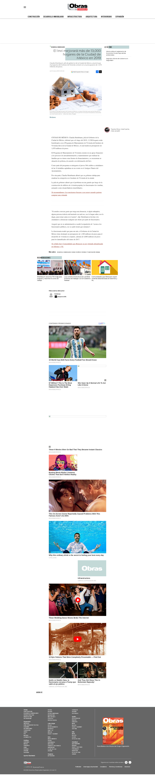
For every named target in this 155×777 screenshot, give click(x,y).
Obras (26, 710)
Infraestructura (74, 16)
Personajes (75, 749)
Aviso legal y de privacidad (90, 766)
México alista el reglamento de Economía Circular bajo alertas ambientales (116, 53)
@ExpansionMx (61, 296)
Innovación (51, 747)
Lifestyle (50, 718)
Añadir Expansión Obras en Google (81, 71)
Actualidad (51, 755)
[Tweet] (100, 71)
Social (50, 740)
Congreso (27, 745)
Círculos (74, 721)
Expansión (119, 16)
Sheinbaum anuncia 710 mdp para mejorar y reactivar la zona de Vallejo (49, 278)
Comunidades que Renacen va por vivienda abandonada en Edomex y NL (104, 278)
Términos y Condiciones (115, 766)
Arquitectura (91, 16)
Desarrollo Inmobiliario (53, 16)
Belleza (74, 725)
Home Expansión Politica (31, 725)
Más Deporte (51, 717)
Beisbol (50, 711)
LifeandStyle (27, 737)
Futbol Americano (53, 713)
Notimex (57, 294)
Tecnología (27, 730)
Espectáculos (76, 718)
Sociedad (26, 752)
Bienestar (75, 750)
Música (50, 732)
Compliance (103, 766)
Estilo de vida (76, 738)
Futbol (50, 710)
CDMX (25, 747)
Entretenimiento (53, 727)
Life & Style (51, 723)
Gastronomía (76, 743)
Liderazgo (75, 710)
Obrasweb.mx (130, 762)
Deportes (50, 728)
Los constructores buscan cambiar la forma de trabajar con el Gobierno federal (77, 278)
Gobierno (26, 742)
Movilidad (51, 744)
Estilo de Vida (76, 752)
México (26, 744)
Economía (26, 727)
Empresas (26, 723)
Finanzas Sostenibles (54, 745)
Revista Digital (52, 720)
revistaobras (126, 762)
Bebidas (74, 745)
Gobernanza (51, 742)
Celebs (74, 737)
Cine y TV (50, 730)
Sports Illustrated (29, 755)
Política (26, 740)
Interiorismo (106, 16)
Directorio (127, 766)
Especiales (75, 713)
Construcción (34, 16)
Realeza (74, 720)
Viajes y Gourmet (53, 734)
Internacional (28, 728)
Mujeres (26, 735)
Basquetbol (51, 715)
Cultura (74, 728)
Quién (74, 716)
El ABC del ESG (52, 749)
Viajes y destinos (77, 747)
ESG (25, 733)
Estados (26, 749)
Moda (73, 723)
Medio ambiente (52, 738)
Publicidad (78, 766)
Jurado (74, 754)
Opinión (26, 750)
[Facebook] (97, 71)
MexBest (75, 742)
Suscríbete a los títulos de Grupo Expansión (113, 746)
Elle (73, 732)
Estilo (50, 725)
